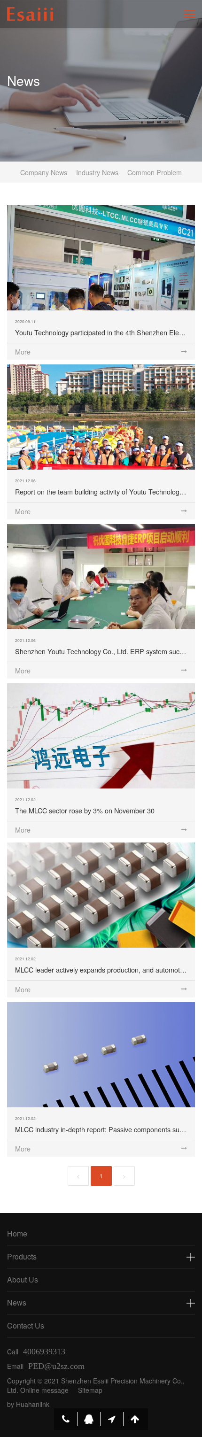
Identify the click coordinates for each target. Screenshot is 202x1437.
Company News (43, 172)
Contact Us (25, 1325)
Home (17, 1233)
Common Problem (154, 172)
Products (22, 1256)
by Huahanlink (28, 1404)
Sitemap (90, 1390)
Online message (44, 1390)
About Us (22, 1279)
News (16, 1302)
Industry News (97, 172)
